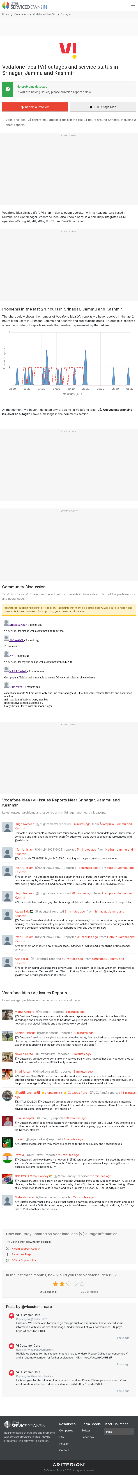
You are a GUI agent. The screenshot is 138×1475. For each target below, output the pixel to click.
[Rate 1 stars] (55, 1284)
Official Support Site (24, 1260)
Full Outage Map (105, 107)
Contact (64, 1450)
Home (5, 14)
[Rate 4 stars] (75, 1284)
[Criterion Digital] (69, 1464)
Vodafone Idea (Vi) (44, 14)
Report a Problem (37, 107)
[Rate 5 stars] (82, 1284)
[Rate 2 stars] (62, 1284)
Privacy (63, 1443)
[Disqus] (69, 663)
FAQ (61, 1437)
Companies (21, 14)
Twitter (86, 1430)
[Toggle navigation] (133, 5)
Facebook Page (21, 1254)
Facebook (88, 1437)
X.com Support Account (26, 1248)
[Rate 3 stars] (69, 1284)
